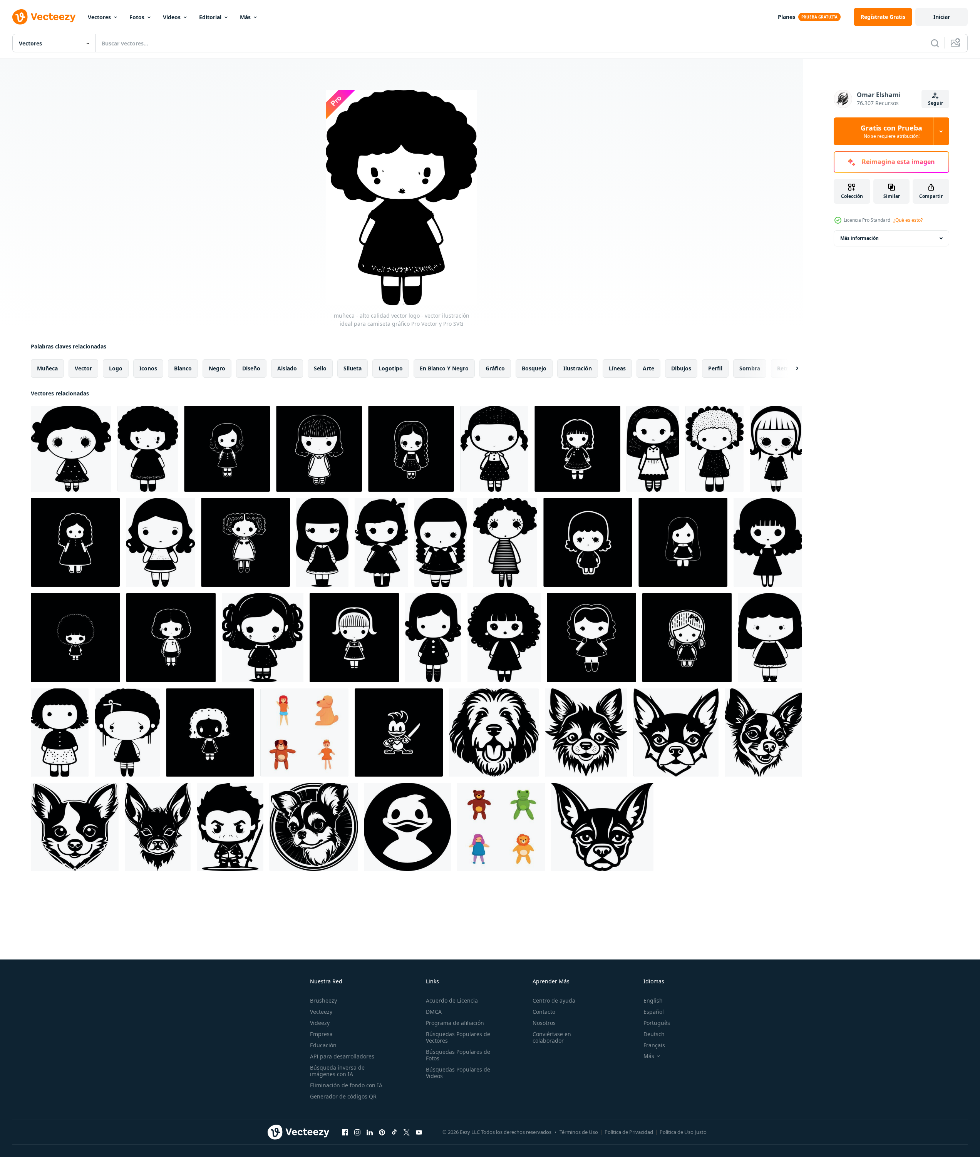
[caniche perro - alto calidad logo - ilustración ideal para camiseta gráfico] (494, 732)
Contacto (544, 1011)
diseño (251, 368)
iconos (148, 368)
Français (654, 1045)
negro (217, 368)
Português (656, 1022)
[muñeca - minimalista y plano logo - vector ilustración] (653, 449)
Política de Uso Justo (683, 1132)
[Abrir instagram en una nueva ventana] (357, 1132)
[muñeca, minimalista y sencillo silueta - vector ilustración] (776, 449)
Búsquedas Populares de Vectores (458, 1037)
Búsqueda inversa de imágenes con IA (337, 1071)
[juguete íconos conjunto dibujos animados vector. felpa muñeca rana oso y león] (501, 827)
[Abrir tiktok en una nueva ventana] (394, 1132)
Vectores (99, 17)
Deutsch (654, 1034)
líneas (617, 368)
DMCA (434, 1011)
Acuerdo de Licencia (452, 1000)
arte (648, 368)
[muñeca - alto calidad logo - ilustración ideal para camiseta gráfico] (682, 542)
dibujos (681, 368)
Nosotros (544, 1022)
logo (115, 368)
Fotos (136, 17)
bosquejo (534, 368)
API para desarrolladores (342, 1056)
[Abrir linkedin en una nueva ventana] (370, 1132)
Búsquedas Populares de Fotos (458, 1055)
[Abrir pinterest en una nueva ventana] (382, 1132)
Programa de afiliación (455, 1022)
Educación (323, 1045)
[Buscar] (935, 43)
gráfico (495, 368)
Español (653, 1011)
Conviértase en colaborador (552, 1037)
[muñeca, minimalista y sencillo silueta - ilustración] (591, 637)
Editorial (210, 17)
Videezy (320, 1022)
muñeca (47, 368)
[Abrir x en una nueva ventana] (407, 1132)
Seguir (935, 103)
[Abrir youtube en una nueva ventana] (419, 1132)
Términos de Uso (579, 1132)
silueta (352, 368)
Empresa (321, 1034)
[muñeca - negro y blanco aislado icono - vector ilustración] (577, 449)
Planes (786, 16)
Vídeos (172, 17)
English (653, 1000)
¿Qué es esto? (908, 220)
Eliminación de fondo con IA (346, 1085)
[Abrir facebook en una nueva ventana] (345, 1132)
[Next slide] (790, 368)
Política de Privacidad (629, 1132)
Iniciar (941, 16)
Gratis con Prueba (891, 131)
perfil (715, 368)
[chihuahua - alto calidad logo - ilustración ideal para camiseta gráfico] (586, 732)
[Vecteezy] (43, 17)
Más (245, 17)
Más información (859, 238)
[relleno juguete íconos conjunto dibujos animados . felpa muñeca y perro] (304, 732)
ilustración (577, 368)
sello (320, 368)
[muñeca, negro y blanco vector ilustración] (411, 449)
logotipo (391, 368)
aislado (287, 368)
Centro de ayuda (554, 1000)
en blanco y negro (444, 368)
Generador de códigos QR (343, 1096)
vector (83, 368)
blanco (183, 368)
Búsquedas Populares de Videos (458, 1073)
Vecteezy (321, 1011)
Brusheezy (323, 1000)
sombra (749, 368)
